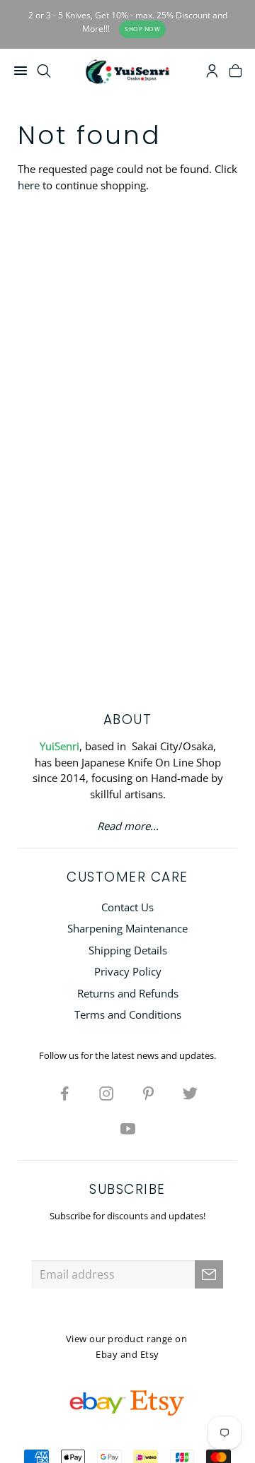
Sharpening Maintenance (127, 928)
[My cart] (235, 73)
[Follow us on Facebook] (65, 1093)
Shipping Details (128, 950)
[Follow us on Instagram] (107, 1093)
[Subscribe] (209, 1274)
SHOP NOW (142, 28)
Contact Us (127, 907)
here (29, 185)
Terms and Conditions (127, 1014)
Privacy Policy (128, 971)
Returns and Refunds (127, 993)
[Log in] (212, 73)
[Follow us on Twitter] (191, 1093)
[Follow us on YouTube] (127, 1128)
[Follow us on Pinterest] (149, 1093)
